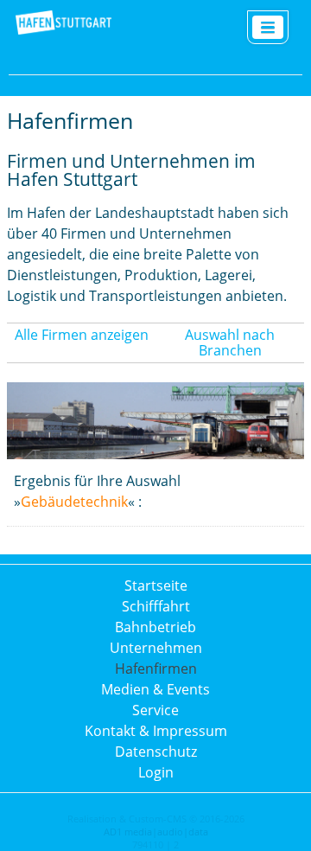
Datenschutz (156, 751)
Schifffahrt (156, 606)
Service (155, 710)
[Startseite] (63, 31)
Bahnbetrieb (155, 627)
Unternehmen (156, 647)
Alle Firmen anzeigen (82, 334)
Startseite (155, 585)
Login (156, 772)
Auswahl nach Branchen (230, 342)
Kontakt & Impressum (156, 730)
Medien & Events (155, 689)
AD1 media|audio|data (156, 831)
